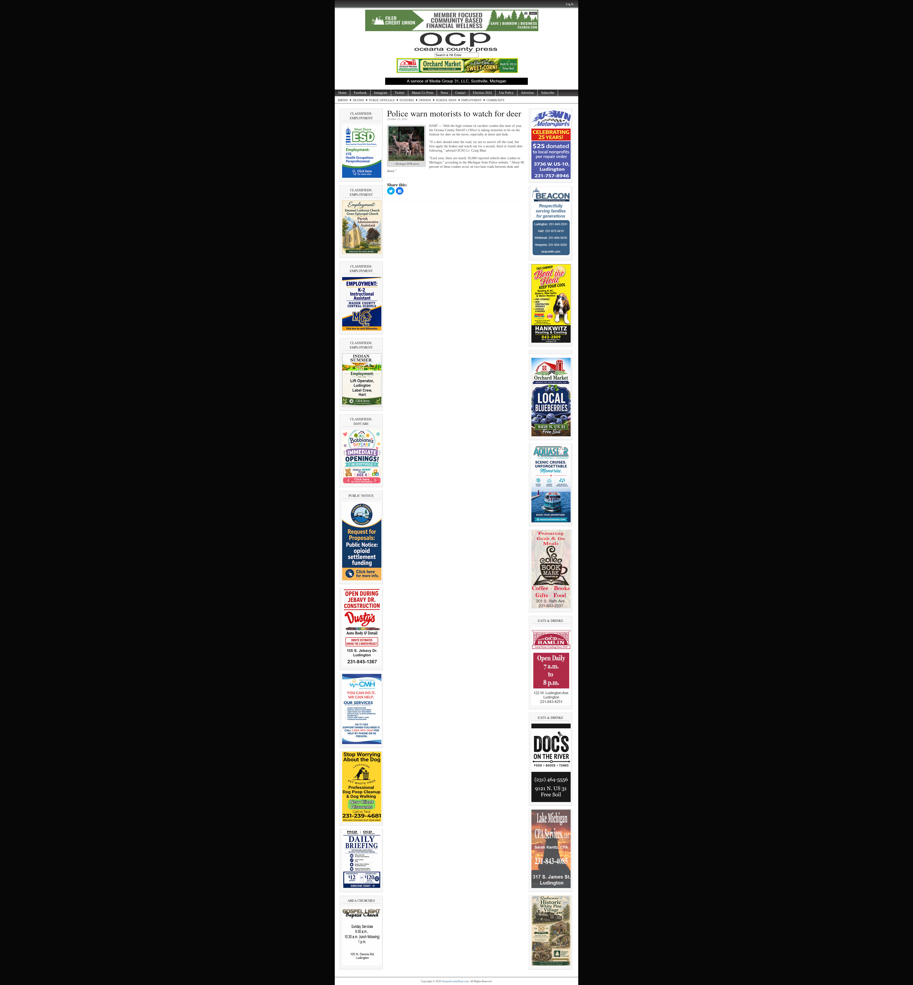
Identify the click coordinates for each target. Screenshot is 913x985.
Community (495, 100)
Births (343, 100)
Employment (471, 100)
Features (407, 100)
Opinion (425, 100)
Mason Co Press (422, 93)
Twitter (399, 93)
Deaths (358, 100)
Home (342, 93)
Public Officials (382, 100)
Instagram (380, 93)
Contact (460, 93)
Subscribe (547, 93)
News (444, 93)
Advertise (527, 93)
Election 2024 (482, 93)
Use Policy (506, 93)
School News (446, 100)
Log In (569, 4)
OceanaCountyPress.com (455, 981)
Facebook (360, 93)
